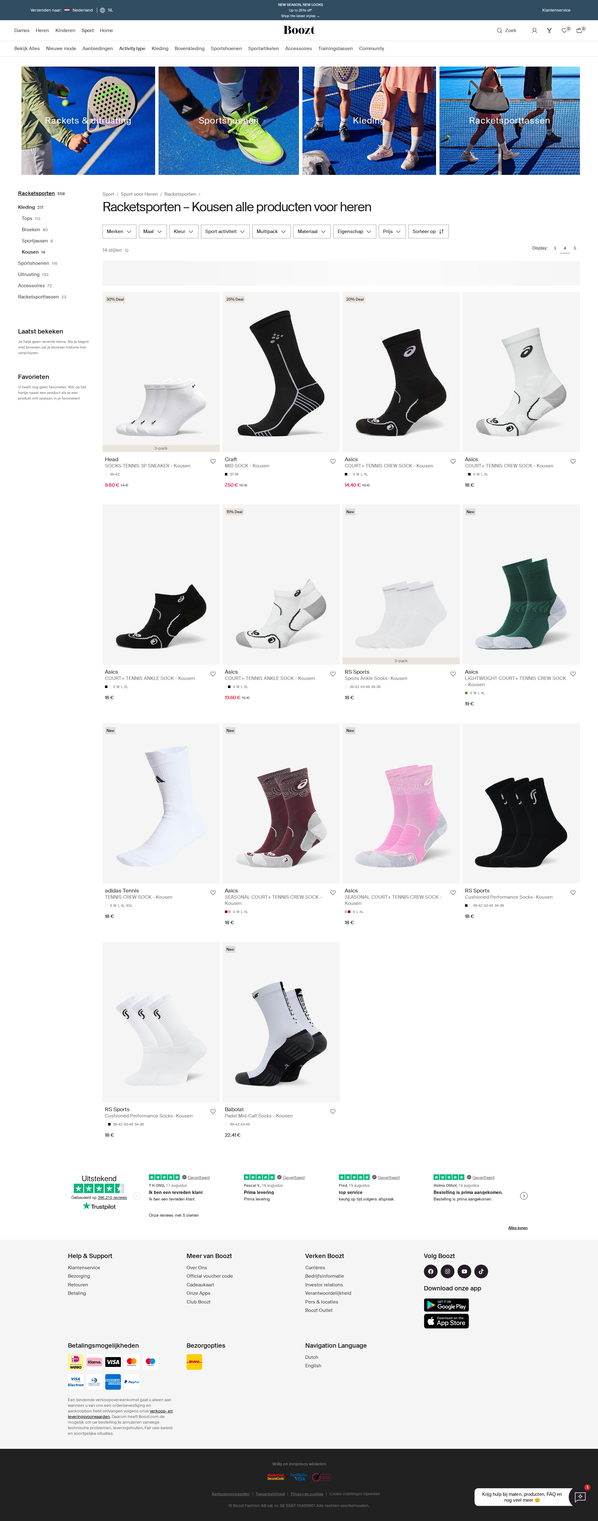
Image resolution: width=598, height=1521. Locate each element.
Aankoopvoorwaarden (230, 1493)
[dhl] (194, 1362)
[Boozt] (299, 30)
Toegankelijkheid (270, 1493)
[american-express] (113, 1382)
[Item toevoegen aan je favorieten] (213, 461)
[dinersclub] (94, 1382)
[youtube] (464, 1271)
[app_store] (446, 1321)
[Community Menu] (387, 48)
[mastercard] (132, 1362)
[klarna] (94, 1362)
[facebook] (431, 1271)
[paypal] (132, 1382)
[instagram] (447, 1271)
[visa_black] (113, 1362)
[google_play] (446, 1305)
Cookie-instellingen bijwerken (355, 1494)
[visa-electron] (75, 1382)
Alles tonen (518, 1227)
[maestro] (150, 1362)
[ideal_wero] (75, 1362)
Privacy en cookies (307, 1493)
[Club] (549, 30)
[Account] (534, 30)
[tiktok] (481, 1271)
